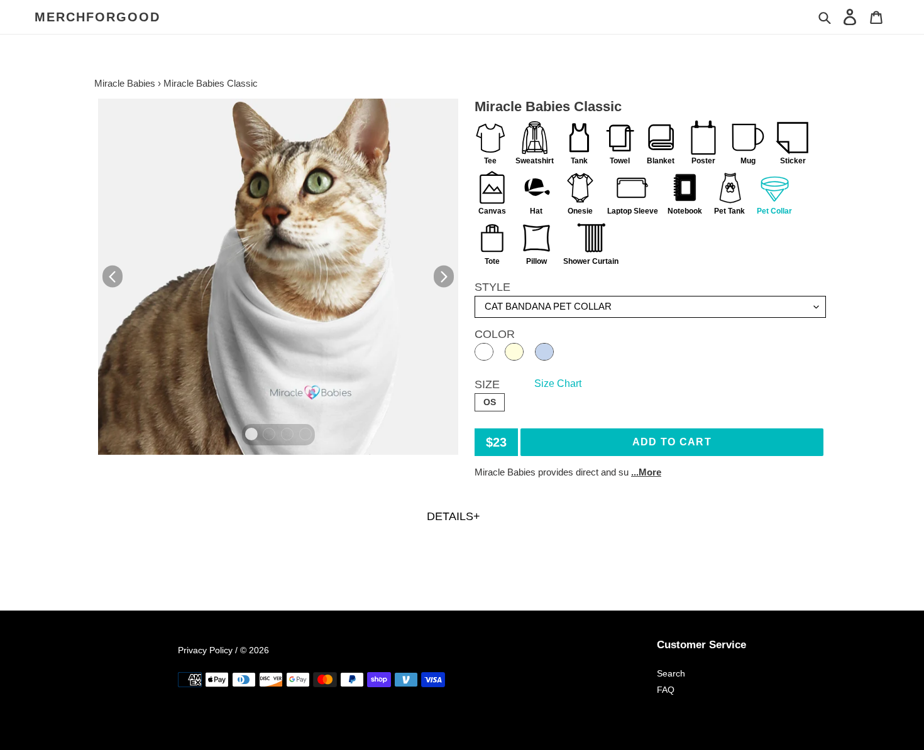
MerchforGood (97, 17)
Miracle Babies (124, 83)
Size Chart (557, 383)
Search (671, 673)
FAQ (665, 690)
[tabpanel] (278, 277)
